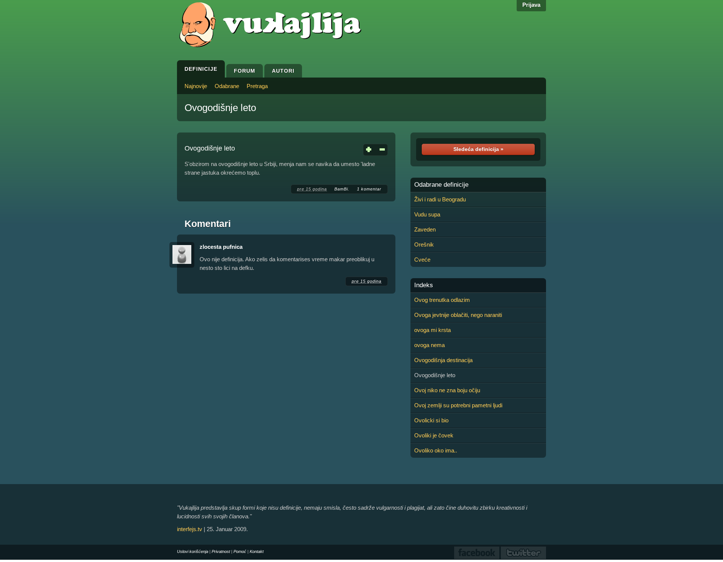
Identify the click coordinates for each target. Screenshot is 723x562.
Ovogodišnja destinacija (443, 360)
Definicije (201, 69)
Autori (283, 71)
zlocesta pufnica (221, 247)
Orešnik (424, 244)
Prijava (531, 5)
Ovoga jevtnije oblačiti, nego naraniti (458, 315)
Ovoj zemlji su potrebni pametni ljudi (458, 405)
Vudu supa (427, 214)
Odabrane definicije (441, 184)
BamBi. (341, 189)
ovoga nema (429, 345)
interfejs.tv (189, 529)
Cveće (422, 259)
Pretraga (257, 86)
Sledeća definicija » (478, 149)
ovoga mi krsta (432, 330)
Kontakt (257, 551)
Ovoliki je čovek (433, 435)
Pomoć (239, 551)
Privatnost (221, 551)
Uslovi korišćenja (192, 551)
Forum (244, 71)
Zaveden (425, 229)
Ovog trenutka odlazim (442, 300)
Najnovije (196, 86)
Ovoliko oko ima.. (435, 450)
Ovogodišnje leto (220, 107)
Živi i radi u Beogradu (440, 199)
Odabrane (227, 86)
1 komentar (369, 189)
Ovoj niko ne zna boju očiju (447, 390)
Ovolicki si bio (431, 420)
